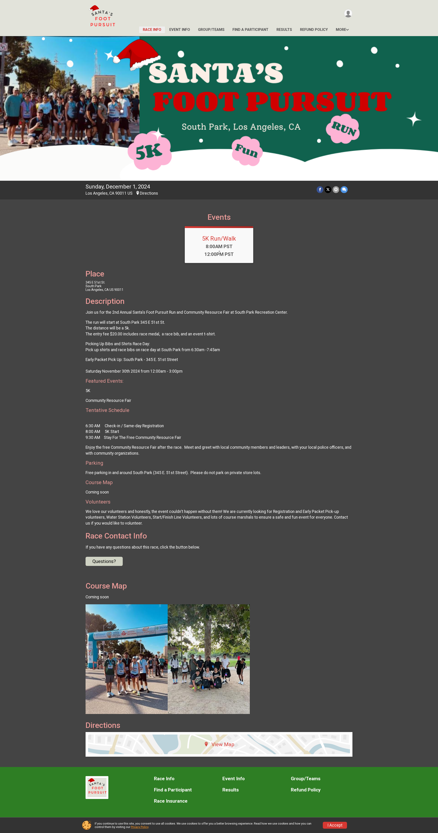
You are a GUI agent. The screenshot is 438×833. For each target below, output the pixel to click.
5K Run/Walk (219, 238)
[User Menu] (348, 13)
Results (284, 29)
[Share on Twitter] (328, 189)
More (341, 29)
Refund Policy (314, 29)
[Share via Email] (336, 189)
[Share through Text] (344, 189)
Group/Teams (211, 29)
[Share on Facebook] (320, 189)
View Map (222, 744)
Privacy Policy (139, 827)
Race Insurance (171, 801)
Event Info (179, 29)
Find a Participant (250, 29)
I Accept (334, 825)
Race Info (152, 29)
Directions (149, 193)
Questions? (104, 561)
